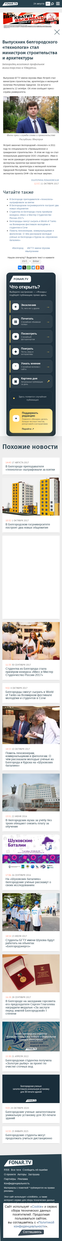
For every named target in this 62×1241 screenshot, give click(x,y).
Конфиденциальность (17, 1183)
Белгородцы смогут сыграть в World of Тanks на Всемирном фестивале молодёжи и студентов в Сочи (33, 224)
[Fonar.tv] (10, 3)
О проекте (10, 1174)
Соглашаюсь (32, 1232)
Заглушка (33, 1174)
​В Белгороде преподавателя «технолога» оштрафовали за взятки (31, 201)
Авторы (22, 1174)
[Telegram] (33, 267)
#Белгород (17, 248)
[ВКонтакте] (20, 267)
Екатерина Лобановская (45, 180)
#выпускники (31, 251)
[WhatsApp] (29, 267)
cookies (32, 1196)
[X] (24, 267)
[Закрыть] (57, 32)
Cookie (37, 1206)
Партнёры (10, 1179)
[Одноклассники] (38, 267)
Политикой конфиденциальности (34, 1224)
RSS (6, 1169)
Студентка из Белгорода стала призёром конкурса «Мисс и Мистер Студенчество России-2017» (31, 215)
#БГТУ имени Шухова (38, 248)
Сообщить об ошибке (35, 1169)
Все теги (16, 1169)
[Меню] (58, 4)
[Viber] (42, 267)
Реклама (23, 1179)
